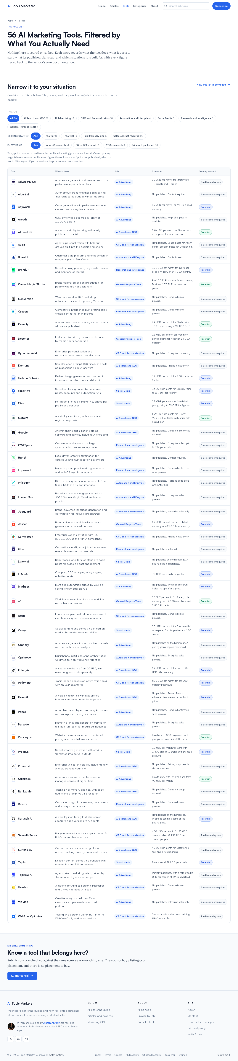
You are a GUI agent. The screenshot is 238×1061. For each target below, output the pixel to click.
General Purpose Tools (24, 126)
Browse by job (146, 1015)
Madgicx (23, 586)
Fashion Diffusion (29, 378)
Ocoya (22, 630)
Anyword (24, 207)
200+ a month (115, 145)
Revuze (23, 804)
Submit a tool (20, 975)
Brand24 (23, 270)
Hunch (22, 457)
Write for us (195, 1034)
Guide (102, 5)
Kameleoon (25, 536)
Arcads (22, 219)
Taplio (22, 862)
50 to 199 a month (87, 145)
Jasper (22, 524)
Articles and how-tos (100, 1015)
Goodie (23, 432)
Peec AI (23, 697)
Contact (193, 1015)
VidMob (23, 902)
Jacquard (24, 511)
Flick (21, 403)
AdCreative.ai (27, 182)
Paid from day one (95, 135)
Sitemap (182, 1054)
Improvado (25, 470)
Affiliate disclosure (151, 1054)
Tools (126, 5)
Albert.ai (23, 194)
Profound (24, 766)
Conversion (25, 299)
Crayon (23, 311)
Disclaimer (169, 1054)
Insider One (25, 497)
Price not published (145, 145)
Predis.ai (23, 751)
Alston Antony (51, 1022)
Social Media (166, 118)
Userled (23, 887)
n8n (20, 601)
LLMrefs (23, 574)
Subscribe (221, 5)
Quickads (24, 779)
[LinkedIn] (18, 1039)
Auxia (21, 244)
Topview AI (25, 875)
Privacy (97, 1054)
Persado (23, 724)
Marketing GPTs (97, 1022)
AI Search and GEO (35, 118)
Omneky (23, 645)
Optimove (24, 657)
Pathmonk (24, 682)
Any (35, 135)
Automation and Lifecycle (135, 118)
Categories (140, 5)
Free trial (70, 135)
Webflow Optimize (30, 916)
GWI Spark (25, 445)
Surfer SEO (25, 849)
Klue (21, 549)
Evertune (24, 365)
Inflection (24, 482)
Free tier (51, 135)
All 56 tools (144, 1009)
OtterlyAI (24, 670)
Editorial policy (197, 1028)
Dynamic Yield (27, 353)
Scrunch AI (25, 818)
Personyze (25, 737)
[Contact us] (26, 1039)
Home (10, 20)
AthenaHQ (25, 232)
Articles (114, 5)
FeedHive (24, 391)
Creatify (23, 324)
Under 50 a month (57, 145)
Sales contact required (128, 135)
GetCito (23, 418)
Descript (23, 338)
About (154, 5)
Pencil (22, 712)
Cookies (118, 1054)
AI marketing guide (99, 1009)
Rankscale (25, 791)
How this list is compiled (211, 84)
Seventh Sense (27, 835)
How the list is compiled (202, 1022)
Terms (108, 1054)
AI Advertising (64, 118)
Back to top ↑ (224, 1054)
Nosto (21, 615)
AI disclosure (132, 1054)
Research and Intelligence (197, 118)
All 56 (13, 118)
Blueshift (23, 257)
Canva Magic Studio (31, 284)
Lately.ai (23, 561)
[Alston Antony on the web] (10, 1039)
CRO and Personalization (97, 118)
